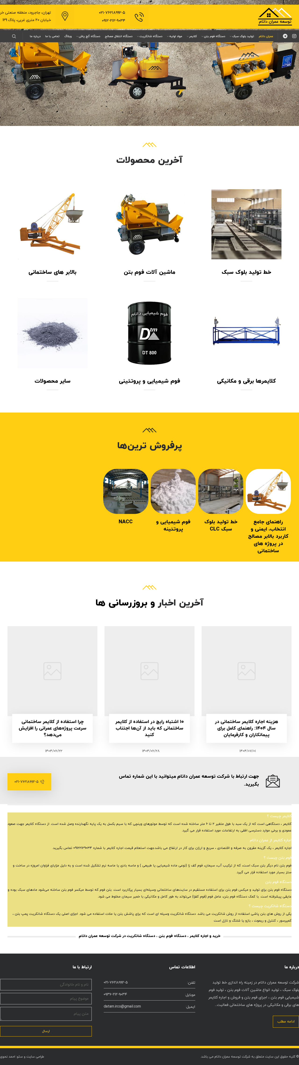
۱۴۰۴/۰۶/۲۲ (53, 751)
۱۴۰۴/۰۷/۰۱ (247, 751)
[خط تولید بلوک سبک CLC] (220, 491)
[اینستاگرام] (294, 36)
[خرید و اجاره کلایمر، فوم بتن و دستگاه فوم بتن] (275, 16)
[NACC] (125, 491)
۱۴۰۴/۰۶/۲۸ (151, 751)
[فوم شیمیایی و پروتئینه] (173, 491)
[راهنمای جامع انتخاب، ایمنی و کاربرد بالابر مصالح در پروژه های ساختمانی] (268, 491)
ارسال (46, 1031)
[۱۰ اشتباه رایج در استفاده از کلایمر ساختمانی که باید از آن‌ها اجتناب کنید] (149, 671)
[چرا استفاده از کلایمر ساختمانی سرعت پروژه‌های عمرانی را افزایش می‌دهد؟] (52, 671)
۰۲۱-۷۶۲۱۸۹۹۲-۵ (112, 13)
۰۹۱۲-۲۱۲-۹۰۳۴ (113, 21)
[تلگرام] (285, 36)
